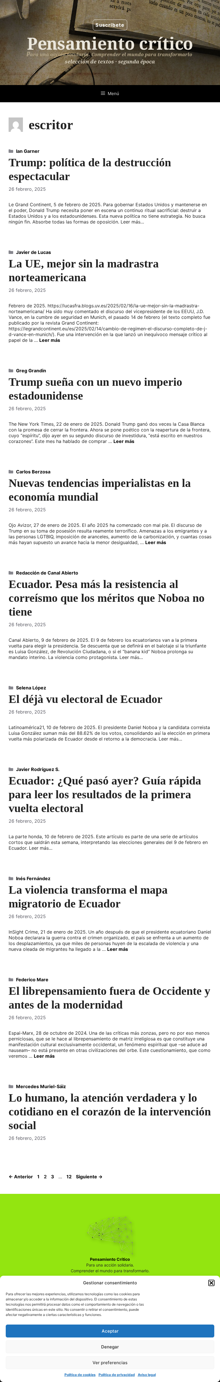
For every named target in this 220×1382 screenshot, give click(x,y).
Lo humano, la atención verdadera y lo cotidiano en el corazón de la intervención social (110, 1111)
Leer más (49, 340)
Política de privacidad (117, 1375)
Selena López (31, 688)
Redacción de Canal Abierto (47, 573)
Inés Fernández (33, 878)
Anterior (21, 1176)
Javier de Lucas (33, 252)
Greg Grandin (31, 370)
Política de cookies (80, 1375)
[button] (211, 1283)
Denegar (110, 1347)
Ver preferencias (110, 1362)
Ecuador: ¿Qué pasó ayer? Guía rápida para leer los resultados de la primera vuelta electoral (105, 794)
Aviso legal (147, 1375)
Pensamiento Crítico (110, 1259)
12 (69, 1176)
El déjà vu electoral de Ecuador (85, 699)
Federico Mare (32, 979)
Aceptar (110, 1331)
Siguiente (89, 1176)
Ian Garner (28, 151)
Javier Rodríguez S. (38, 769)
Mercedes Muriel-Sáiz (41, 1086)
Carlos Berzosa (33, 472)
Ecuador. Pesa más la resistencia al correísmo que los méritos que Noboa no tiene (107, 598)
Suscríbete (109, 25)
